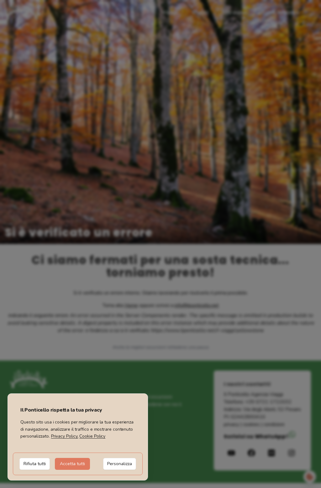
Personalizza (119, 464)
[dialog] (78, 436)
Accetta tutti (72, 464)
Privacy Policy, (64, 436)
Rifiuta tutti (35, 464)
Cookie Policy (92, 436)
